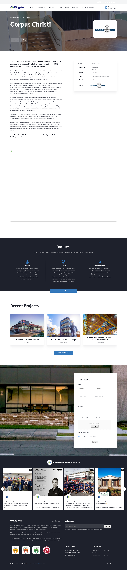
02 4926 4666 (72, 555)
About (60, 7)
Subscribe (107, 526)
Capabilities (41, 7)
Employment (96, 555)
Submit (95, 442)
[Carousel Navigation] (96, 306)
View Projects (63, 353)
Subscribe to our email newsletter (89, 436)
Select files (94, 426)
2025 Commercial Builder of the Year (107, 2)
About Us (63, 291)
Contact (75, 7)
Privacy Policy (29, 563)
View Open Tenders (87, 7)
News (67, 7)
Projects (51, 7)
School (94, 69)
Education (95, 67)
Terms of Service (38, 563)
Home (32, 7)
